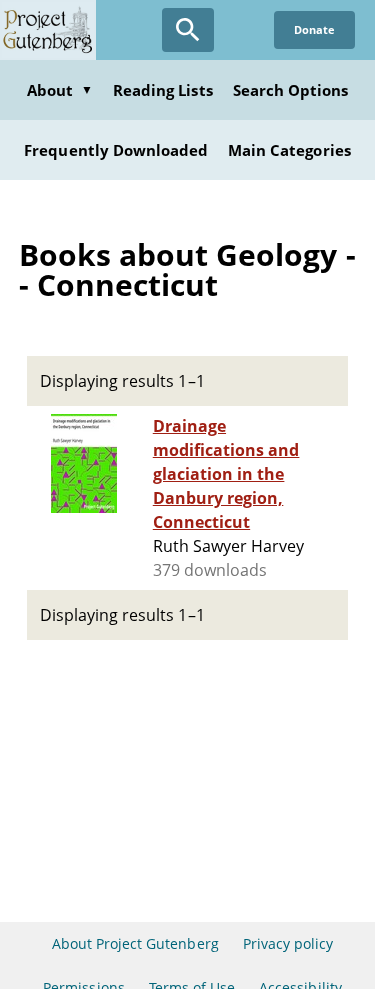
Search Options (291, 90)
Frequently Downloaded (116, 150)
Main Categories (289, 150)
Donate (314, 29)
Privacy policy (288, 943)
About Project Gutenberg (135, 943)
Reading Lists (163, 90)
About (60, 90)
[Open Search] (188, 30)
